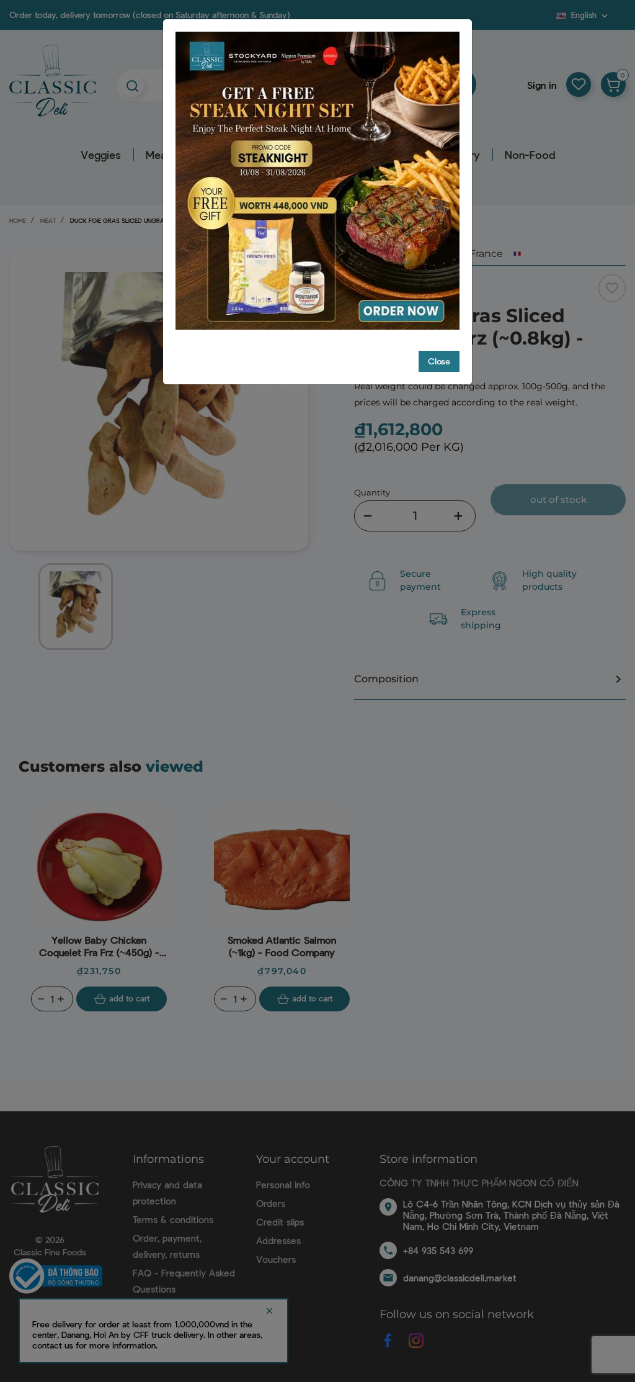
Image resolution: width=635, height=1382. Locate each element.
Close (439, 361)
